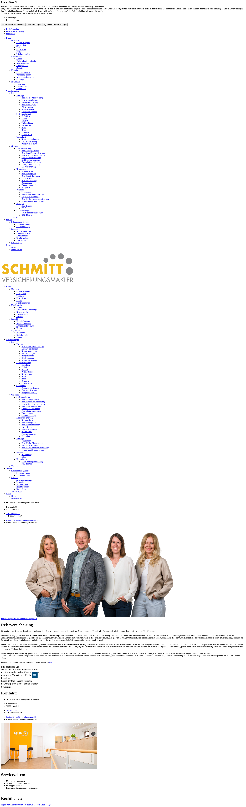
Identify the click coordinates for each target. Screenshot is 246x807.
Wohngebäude (27, 123)
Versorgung (26, 192)
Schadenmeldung (23, 224)
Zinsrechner (21, 240)
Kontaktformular (23, 72)
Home (8, 38)
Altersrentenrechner (24, 231)
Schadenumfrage (23, 226)
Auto (24, 128)
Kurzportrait (21, 45)
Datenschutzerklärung (15, 31)
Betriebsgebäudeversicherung (33, 153)
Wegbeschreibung (23, 75)
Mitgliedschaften (23, 54)
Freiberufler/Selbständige (26, 61)
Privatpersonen (22, 66)
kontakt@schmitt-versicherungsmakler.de (22, 520)
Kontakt (14, 70)
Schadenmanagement (19, 222)
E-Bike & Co (27, 134)
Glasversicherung (29, 167)
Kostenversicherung (24, 169)
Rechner (14, 229)
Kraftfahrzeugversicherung (32, 213)
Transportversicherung (31, 164)
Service (9, 220)
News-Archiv (16, 249)
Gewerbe (15, 146)
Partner (19, 52)
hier (50, 662)
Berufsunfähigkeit (29, 105)
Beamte (19, 68)
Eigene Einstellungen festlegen (55, 25)
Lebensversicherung (30, 100)
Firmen (19, 59)
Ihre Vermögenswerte (30, 151)
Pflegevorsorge (28, 107)
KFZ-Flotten (27, 215)
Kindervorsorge (28, 109)
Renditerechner (22, 238)
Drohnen (25, 132)
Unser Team (21, 49)
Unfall (24, 118)
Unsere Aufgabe (23, 43)
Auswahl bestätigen (34, 25)
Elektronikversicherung (31, 160)
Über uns (15, 40)
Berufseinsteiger (22, 63)
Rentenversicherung (30, 102)
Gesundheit (21, 137)
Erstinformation (12, 29)
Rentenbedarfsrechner (25, 233)
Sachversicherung (23, 114)
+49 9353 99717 (13, 514)
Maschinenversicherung (31, 157)
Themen (14, 217)
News (8, 245)
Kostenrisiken (27, 171)
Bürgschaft (26, 187)
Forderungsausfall (29, 185)
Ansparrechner (22, 236)
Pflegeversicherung (29, 144)
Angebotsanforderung (25, 77)
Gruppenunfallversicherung (33, 201)
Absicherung (27, 206)
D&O (24, 208)
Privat (13, 93)
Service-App (16, 243)
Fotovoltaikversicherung (31, 162)
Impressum (10, 34)
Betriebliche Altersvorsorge (33, 98)
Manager (20, 203)
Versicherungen (12, 91)
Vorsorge (20, 95)
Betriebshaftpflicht (29, 174)
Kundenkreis (16, 56)
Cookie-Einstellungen (43, 805)
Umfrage (20, 79)
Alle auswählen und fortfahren (13, 25)
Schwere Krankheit (29, 112)
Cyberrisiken (27, 178)
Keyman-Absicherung (30, 197)
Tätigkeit (20, 47)
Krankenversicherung (30, 139)
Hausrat (25, 121)
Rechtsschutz (27, 125)
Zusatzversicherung (29, 141)
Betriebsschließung (29, 180)
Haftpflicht (26, 116)
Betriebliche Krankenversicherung (35, 199)
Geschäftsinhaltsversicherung (33, 155)
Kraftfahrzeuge (22, 210)
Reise (24, 130)
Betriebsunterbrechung (31, 176)
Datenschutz (21, 89)
